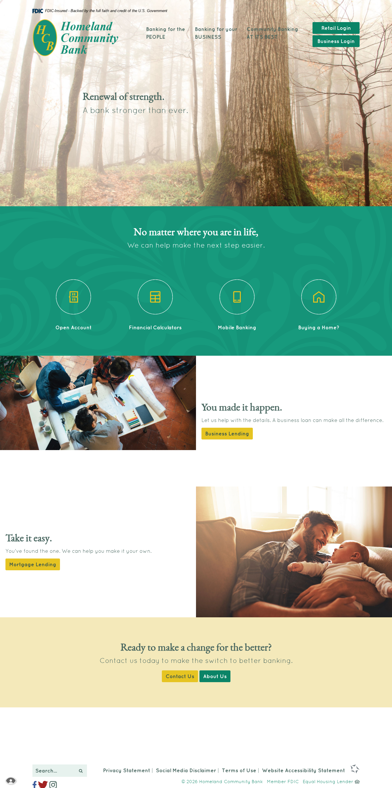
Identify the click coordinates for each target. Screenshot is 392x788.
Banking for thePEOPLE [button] (165, 33)
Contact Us (180, 676)
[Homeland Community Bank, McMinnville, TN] (75, 38)
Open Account (73, 327)
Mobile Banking (237, 327)
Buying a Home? (318, 327)
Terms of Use (239, 770)
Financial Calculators (155, 327)
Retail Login (336, 28)
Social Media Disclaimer (186, 770)
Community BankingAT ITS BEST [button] (272, 33)
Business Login (336, 41)
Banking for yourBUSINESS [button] (216, 33)
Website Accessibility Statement (303, 770)
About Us (215, 676)
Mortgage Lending (32, 564)
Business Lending (227, 434)
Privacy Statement (126, 770)
